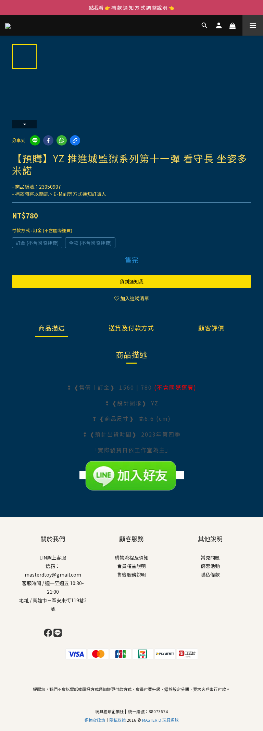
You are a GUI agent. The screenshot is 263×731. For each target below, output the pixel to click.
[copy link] (75, 140)
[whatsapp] (62, 140)
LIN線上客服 (52, 557)
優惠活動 (210, 566)
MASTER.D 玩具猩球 (160, 720)
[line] (35, 140)
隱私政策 (118, 720)
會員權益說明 (131, 566)
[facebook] (48, 140)
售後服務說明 (131, 574)
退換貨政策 (95, 720)
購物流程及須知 (131, 557)
